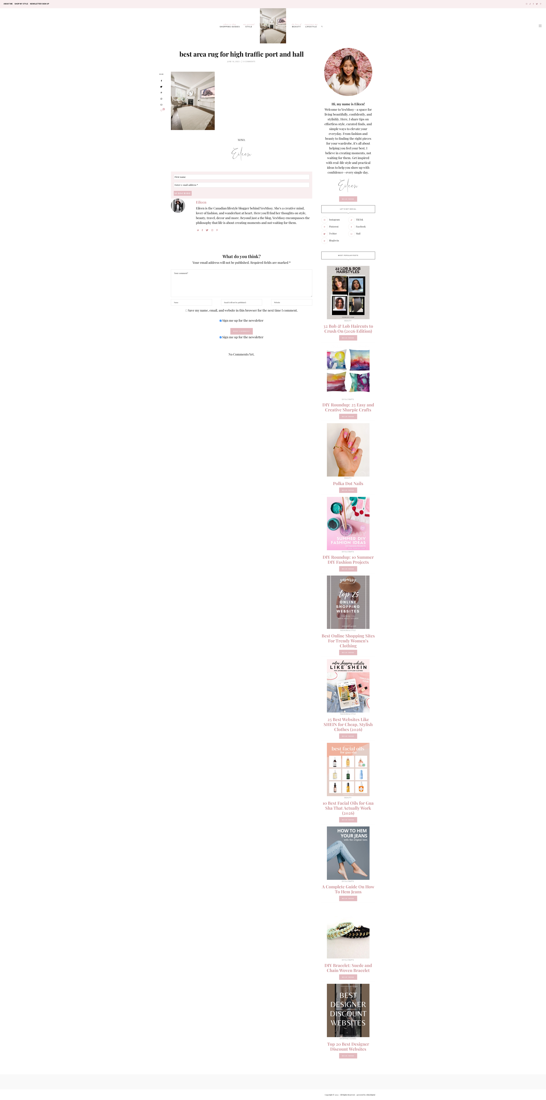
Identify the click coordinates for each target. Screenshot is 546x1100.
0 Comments (249, 61)
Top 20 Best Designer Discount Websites (348, 1046)
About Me (8, 4)
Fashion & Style (348, 630)
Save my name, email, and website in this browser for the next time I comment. (243, 310)
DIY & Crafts (348, 399)
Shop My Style (21, 4)
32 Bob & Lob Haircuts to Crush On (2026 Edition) (348, 328)
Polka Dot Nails (348, 483)
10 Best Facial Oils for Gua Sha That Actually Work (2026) (348, 808)
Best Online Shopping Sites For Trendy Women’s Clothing (348, 641)
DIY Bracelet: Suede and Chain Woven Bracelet (348, 967)
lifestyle (311, 25)
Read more (348, 338)
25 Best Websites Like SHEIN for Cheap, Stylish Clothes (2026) (348, 724)
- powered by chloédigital (365, 1095)
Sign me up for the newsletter (242, 320)
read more (348, 199)
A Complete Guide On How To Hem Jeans (348, 889)
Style (249, 25)
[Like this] (161, 110)
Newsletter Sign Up (39, 4)
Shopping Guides (230, 25)
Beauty (296, 25)
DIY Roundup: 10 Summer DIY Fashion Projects (348, 559)
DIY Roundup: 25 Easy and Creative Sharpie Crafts (348, 407)
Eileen (201, 202)
